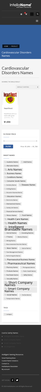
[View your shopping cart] (26, 14)
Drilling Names (11, 189)
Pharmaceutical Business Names (21, 259)
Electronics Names (11, 200)
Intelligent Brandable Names (18, 228)
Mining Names (10, 240)
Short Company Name (12, 340)
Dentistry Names (11, 185)
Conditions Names (14, 177)
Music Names (12, 248)
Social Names (12, 295)
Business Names (14, 173)
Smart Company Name (12, 343)
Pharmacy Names (12, 267)
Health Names (17, 223)
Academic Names (12, 162)
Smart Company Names (17, 290)
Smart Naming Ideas (9, 358)
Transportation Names (13, 298)
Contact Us (5, 364)
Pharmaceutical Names (21, 263)
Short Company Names (19, 284)
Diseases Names (28, 185)
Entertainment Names (13, 204)
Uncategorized (9, 346)
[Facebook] (12, 380)
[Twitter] (17, 380)
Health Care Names (17, 219)
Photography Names (29, 267)
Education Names (14, 196)
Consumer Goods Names (16, 181)
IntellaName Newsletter (10, 366)
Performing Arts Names (13, 256)
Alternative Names (12, 166)
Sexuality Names (12, 279)
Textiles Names (26, 295)
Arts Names (15, 169)
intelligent (9, 314)
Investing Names (27, 233)
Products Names (12, 271)
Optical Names (26, 248)
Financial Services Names (14, 211)
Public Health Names (29, 271)
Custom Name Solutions (10, 361)
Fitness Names (12, 215)
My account (6, 369)
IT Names (9, 237)
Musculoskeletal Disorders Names (16, 244)
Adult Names (27, 162)
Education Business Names (14, 192)
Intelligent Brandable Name (14, 336)
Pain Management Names (14, 252)
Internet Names (11, 233)
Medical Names (22, 237)
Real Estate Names (12, 275)
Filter (8, 146)
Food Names (27, 215)
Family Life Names (12, 207)
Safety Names (27, 275)
